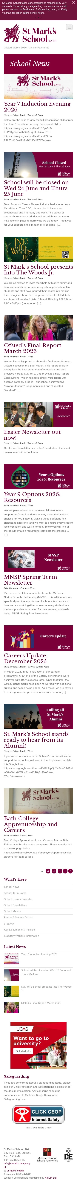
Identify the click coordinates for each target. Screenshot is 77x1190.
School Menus (12, 911)
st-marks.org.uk (15, 1170)
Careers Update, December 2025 (25, 658)
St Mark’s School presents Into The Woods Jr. (38, 270)
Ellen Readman (11, 588)
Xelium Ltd (50, 1178)
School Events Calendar (18, 899)
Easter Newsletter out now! (32, 435)
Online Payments (39, 47)
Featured (32, 115)
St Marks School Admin (15, 115)
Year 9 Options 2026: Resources (32, 497)
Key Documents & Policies (19, 929)
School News (11, 886)
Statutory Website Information (21, 935)
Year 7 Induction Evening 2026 (37, 107)
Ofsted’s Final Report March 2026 (32, 348)
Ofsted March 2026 (15, 47)
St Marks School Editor (15, 835)
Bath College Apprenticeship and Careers (31, 824)
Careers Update (35, 666)
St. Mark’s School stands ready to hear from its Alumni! (36, 740)
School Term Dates (15, 892)
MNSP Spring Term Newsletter (30, 580)
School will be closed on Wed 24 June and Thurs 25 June (36, 188)
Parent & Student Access (18, 917)
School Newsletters (15, 905)
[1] (38, 17)
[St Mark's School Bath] (30, 40)
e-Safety (9, 923)
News (40, 115)
